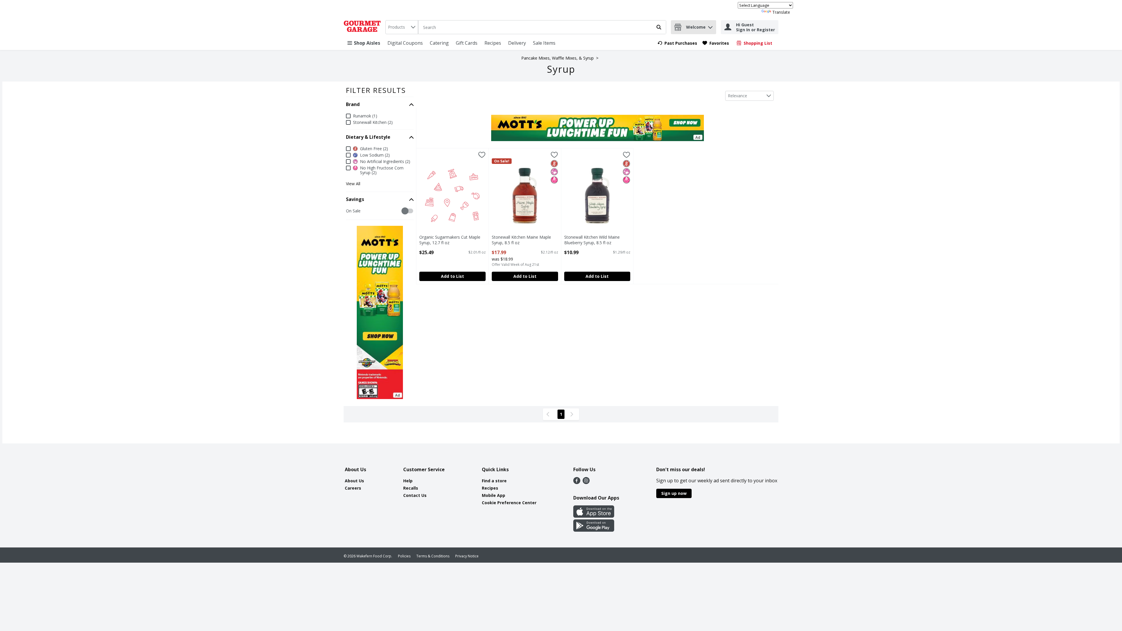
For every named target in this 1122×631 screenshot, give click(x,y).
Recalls (410, 488)
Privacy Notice (467, 556)
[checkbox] (349, 211)
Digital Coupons (405, 43)
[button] (710, 26)
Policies (404, 556)
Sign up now (674, 493)
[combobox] (401, 27)
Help (408, 480)
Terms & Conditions (432, 556)
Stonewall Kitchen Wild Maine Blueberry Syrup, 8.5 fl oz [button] (592, 239)
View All (353, 183)
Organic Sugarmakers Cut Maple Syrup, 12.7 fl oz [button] (449, 239)
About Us (354, 480)
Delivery (517, 43)
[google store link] (593, 530)
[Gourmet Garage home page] (363, 27)
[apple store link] (593, 516)
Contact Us (415, 495)
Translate (781, 12)
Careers (353, 488)
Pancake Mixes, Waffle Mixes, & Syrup (557, 58)
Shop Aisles (367, 43)
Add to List (452, 276)
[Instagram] (586, 482)
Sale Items (544, 43)
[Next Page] (573, 414)
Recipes (492, 43)
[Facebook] (576, 482)
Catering (439, 43)
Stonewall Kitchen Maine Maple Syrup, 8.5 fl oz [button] (521, 239)
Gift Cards (466, 43)
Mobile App (493, 495)
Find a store (494, 480)
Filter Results (376, 90)
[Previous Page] (549, 414)
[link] (677, 43)
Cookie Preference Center (509, 502)
